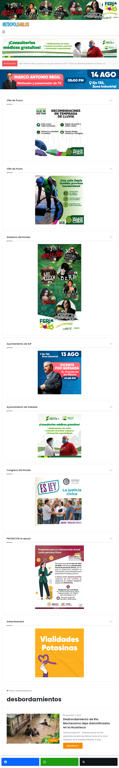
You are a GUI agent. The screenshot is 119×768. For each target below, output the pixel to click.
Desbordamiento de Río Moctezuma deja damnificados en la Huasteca (86, 723)
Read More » (73, 745)
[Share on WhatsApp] (59, 762)
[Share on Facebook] (20, 762)
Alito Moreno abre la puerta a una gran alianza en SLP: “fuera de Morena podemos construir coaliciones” (66, 63)
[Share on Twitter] (99, 762)
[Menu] (3, 32)
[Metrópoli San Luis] (16, 24)
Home (11, 690)
